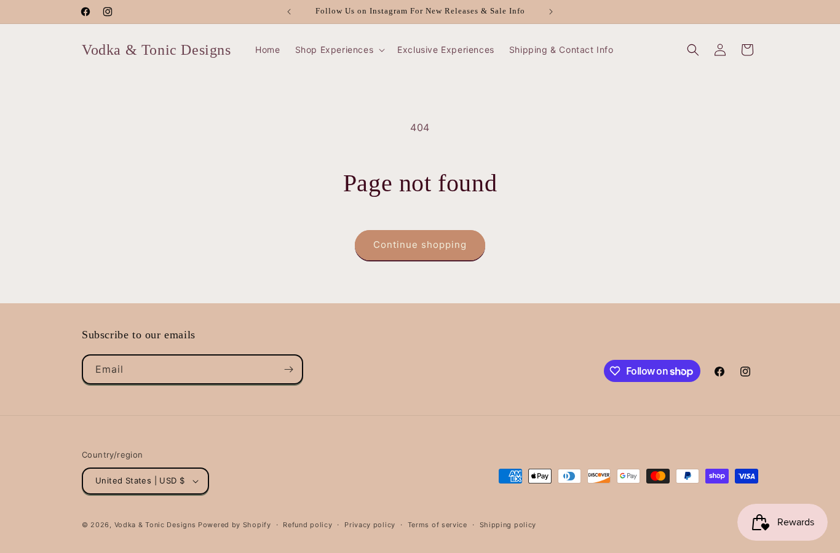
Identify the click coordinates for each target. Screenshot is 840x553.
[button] (339, 50)
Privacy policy (369, 524)
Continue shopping (420, 244)
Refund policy (307, 524)
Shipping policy (508, 524)
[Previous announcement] (289, 11)
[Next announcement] (551, 11)
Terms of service (437, 524)
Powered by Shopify (234, 524)
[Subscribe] (288, 369)
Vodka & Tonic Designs (155, 524)
